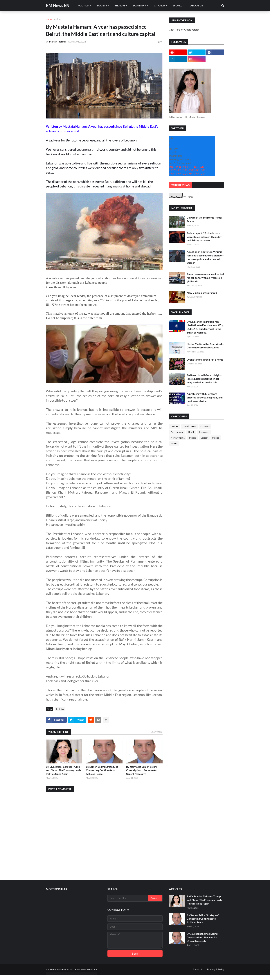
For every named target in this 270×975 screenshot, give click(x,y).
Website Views (180, 185)
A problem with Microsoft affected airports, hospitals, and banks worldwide (205, 397)
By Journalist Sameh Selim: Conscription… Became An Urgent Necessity (141, 770)
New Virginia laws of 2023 (202, 292)
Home (49, 19)
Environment (177, 432)
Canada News (189, 426)
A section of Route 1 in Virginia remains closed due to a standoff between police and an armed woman (205, 257)
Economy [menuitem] (139, 5)
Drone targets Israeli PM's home (205, 359)
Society (204, 437)
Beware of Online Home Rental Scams (204, 219)
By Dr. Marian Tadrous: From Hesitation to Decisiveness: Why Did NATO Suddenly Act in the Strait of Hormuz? (205, 327)
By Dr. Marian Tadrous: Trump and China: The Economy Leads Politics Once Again (63, 770)
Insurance (204, 432)
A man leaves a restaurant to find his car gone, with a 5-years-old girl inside (205, 277)
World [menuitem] (177, 5)
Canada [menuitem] (159, 5)
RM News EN (57, 5)
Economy (205, 426)
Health (191, 432)
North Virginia (178, 437)
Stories (215, 437)
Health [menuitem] (120, 5)
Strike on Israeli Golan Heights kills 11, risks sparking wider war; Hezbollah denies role (204, 379)
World (174, 443)
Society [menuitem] (102, 5)
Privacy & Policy (215, 969)
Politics (192, 437)
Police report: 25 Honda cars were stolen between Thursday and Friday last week (204, 237)
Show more (157, 731)
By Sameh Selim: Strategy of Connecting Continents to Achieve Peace (102, 770)
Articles (57, 19)
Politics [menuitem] (83, 5)
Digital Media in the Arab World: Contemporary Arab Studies (205, 345)
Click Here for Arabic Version (184, 29)
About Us (198, 969)
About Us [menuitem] (196, 5)
